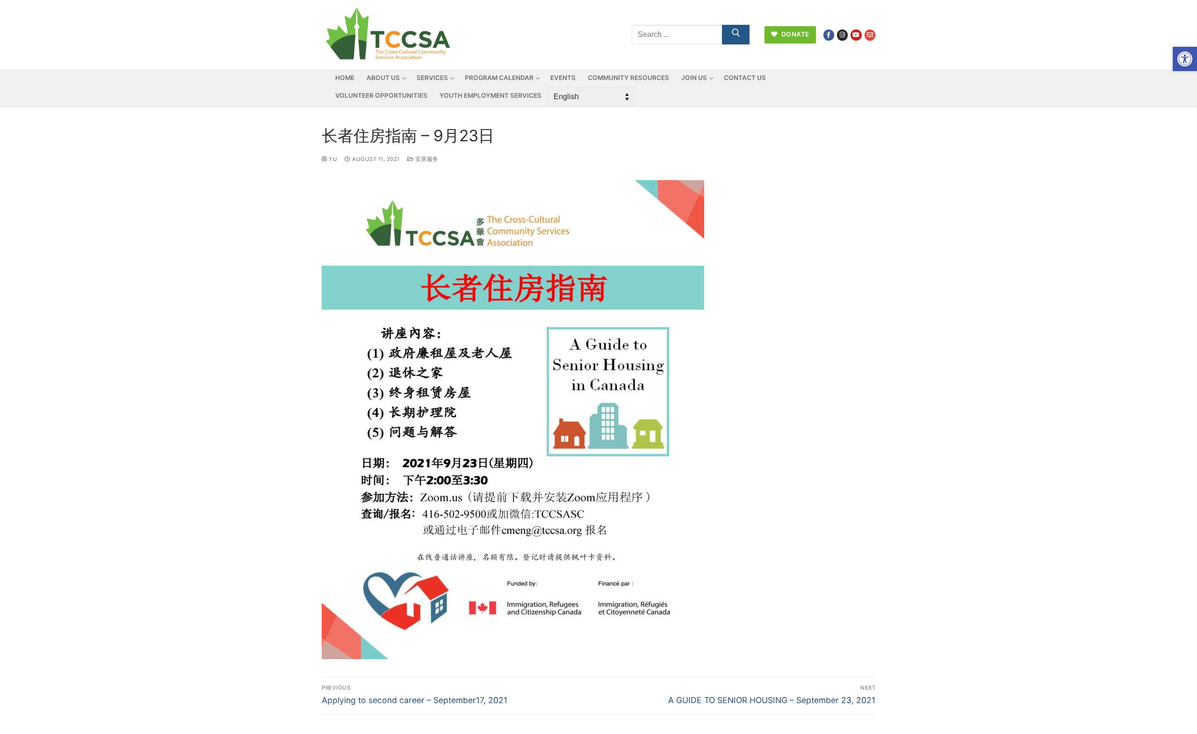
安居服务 (426, 159)
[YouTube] (856, 34)
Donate (794, 34)
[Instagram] (842, 34)
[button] (1185, 59)
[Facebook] (828, 34)
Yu (332, 159)
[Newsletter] (870, 34)
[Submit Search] (736, 34)
